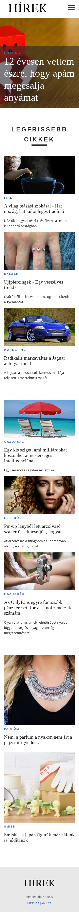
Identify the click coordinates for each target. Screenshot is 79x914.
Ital (8, 197)
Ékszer (11, 273)
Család (12, 53)
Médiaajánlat (39, 903)
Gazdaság (14, 441)
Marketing (15, 349)
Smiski (10, 826)
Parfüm (11, 728)
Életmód (13, 518)
